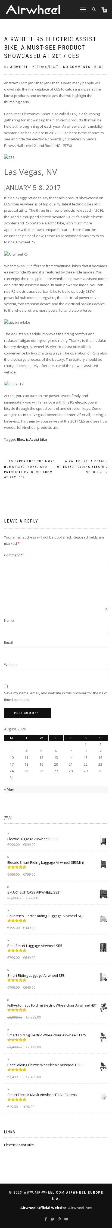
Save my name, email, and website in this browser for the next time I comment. (55, 696)
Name (9, 620)
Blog (99, 67)
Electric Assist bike (32, 439)
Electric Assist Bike (19, 1144)
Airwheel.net (80, 1207)
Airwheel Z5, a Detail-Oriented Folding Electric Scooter (82, 467)
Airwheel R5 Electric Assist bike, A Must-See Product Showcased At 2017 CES (50, 47)
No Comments (76, 67)
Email (8, 642)
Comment (13, 555)
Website (11, 664)
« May (9, 789)
